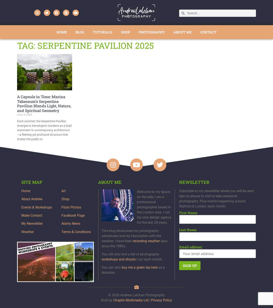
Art (63, 191)
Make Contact (31, 215)
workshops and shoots (119, 259)
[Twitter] (47, 13)
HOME (62, 32)
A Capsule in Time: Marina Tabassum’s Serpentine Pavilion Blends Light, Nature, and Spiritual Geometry (44, 103)
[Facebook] (56, 13)
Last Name (187, 230)
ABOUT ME (182, 32)
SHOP (125, 32)
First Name (188, 212)
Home (25, 191)
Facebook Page (73, 215)
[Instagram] (37, 13)
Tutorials (102, 32)
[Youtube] (76, 13)
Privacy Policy (161, 300)
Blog (80, 32)
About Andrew (31, 199)
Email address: (191, 247)
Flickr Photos (71, 207)
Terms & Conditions (76, 232)
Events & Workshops (36, 207)
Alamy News (70, 224)
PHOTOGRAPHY (152, 32)
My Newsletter (32, 224)
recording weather (146, 241)
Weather (27, 232)
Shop (65, 199)
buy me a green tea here (140, 267)
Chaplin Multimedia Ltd (130, 300)
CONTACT (208, 32)
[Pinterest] (66, 13)
